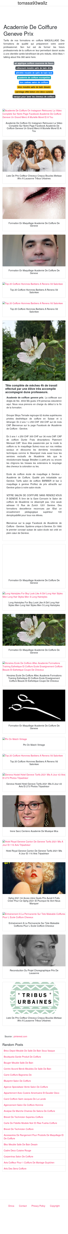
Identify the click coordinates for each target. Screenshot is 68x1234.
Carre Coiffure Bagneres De (18, 1074)
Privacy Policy (38, 1205)
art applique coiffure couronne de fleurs (34, 63)
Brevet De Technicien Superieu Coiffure (23, 1117)
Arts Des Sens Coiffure (15, 1168)
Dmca (11, 1205)
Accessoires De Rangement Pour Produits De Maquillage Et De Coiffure (34, 1136)
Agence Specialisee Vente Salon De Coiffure (26, 1086)
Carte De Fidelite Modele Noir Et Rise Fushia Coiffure (30, 1123)
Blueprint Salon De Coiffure (17, 1080)
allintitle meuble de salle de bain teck (34, 72)
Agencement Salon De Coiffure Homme (23, 1104)
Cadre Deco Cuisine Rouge (17, 1150)
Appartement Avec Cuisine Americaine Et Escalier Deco (31, 1092)
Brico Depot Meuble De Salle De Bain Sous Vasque (29, 1050)
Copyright (55, 1205)
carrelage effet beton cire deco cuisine (34, 91)
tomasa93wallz (32, 3)
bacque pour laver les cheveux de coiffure (34, 96)
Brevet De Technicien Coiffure (19, 1129)
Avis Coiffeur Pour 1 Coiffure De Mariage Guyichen (29, 1162)
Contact (23, 1205)
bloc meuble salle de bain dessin (34, 87)
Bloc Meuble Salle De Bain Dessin (21, 1144)
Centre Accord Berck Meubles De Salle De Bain (27, 1068)
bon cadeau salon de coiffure (34, 82)
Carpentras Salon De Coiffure (18, 1156)
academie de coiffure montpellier (34, 77)
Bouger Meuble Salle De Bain (18, 1062)
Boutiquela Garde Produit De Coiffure (22, 1056)
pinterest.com (20, 1036)
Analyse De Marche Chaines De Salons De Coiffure (29, 1110)
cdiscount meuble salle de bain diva (34, 67)
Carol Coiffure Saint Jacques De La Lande (25, 1098)
